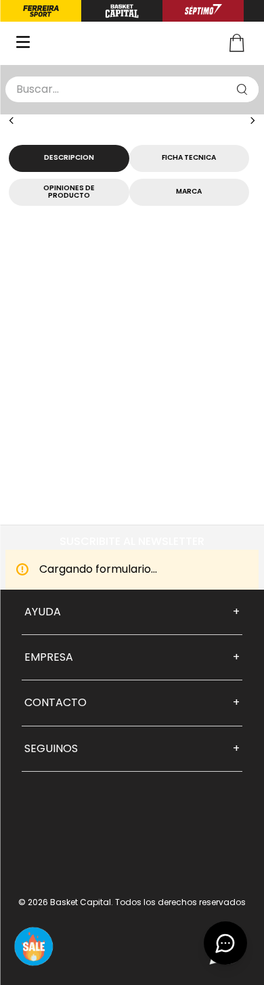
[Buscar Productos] (242, 89)
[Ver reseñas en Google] (132, 843)
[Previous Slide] (11, 120)
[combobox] (132, 89)
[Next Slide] (252, 120)
